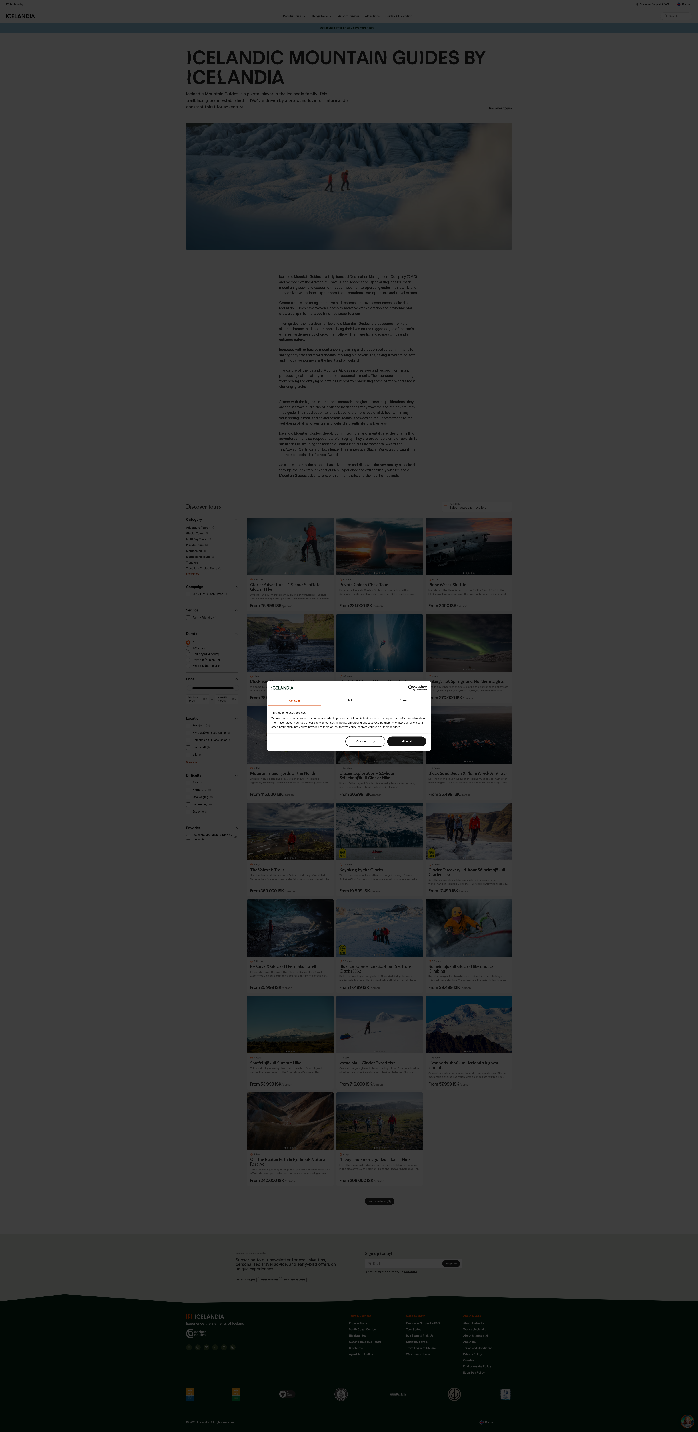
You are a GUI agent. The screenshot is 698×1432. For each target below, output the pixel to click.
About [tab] (404, 700)
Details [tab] (349, 700)
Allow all (406, 741)
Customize (363, 741)
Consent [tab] (294, 700)
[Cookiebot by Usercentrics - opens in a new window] (411, 688)
